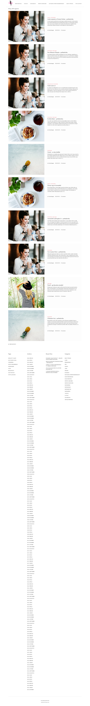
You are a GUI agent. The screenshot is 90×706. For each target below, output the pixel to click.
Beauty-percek (70, 3)
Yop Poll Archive (11, 374)
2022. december (30, 416)
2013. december (30, 639)
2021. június (29, 453)
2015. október (30, 594)
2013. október (30, 644)
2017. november (30, 542)
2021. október (30, 445)
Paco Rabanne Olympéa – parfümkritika (57, 52)
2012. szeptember (30, 670)
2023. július (29, 401)
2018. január (30, 538)
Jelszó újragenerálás (13, 364)
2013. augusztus (30, 648)
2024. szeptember (30, 372)
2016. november (30, 567)
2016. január (30, 588)
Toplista (26, 3)
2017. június (29, 552)
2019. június (29, 503)
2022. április (29, 432)
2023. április (29, 407)
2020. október (30, 470)
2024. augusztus (30, 374)
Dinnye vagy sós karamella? (54, 185)
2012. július (29, 675)
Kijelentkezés (11, 366)
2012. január (30, 687)
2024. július (29, 376)
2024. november (30, 368)
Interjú (66, 366)
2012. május (29, 679)
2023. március (30, 409)
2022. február (30, 436)
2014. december (30, 615)
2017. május (29, 554)
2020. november (30, 467)
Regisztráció (11, 370)
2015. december (30, 590)
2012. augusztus (30, 673)
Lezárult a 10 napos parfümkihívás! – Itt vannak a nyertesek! (54, 365)
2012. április (29, 681)
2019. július (29, 501)
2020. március (30, 484)
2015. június (29, 602)
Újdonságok (33, 3)
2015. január (30, 612)
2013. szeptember (30, 646)
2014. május (29, 629)
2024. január (30, 389)
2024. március (30, 385)
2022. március (30, 434)
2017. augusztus (30, 548)
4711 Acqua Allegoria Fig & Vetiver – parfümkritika (54, 369)
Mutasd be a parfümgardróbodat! (56, 3)
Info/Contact (79, 3)
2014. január (30, 637)
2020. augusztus (30, 474)
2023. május (29, 405)
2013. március (30, 658)
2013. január (30, 662)
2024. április (29, 383)
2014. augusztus (30, 623)
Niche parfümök (68, 378)
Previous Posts (12, 344)
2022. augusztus (30, 424)
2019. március (30, 509)
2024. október (30, 370)
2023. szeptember (30, 397)
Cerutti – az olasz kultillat (53, 152)
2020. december (30, 465)
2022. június (29, 428)
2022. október (30, 420)
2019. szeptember (30, 496)
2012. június (29, 677)
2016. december (30, 565)
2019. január (30, 513)
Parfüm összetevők (69, 383)
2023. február (30, 412)
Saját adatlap (11, 372)
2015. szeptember (30, 596)
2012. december (30, 664)
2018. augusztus (30, 523)
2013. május (29, 654)
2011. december (30, 689)
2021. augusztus (30, 449)
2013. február (30, 660)
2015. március (30, 608)
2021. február (30, 461)
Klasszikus (67, 372)
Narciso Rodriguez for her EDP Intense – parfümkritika (54, 362)
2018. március (30, 534)
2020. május (29, 480)
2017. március (30, 559)
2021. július (29, 451)
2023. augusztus (30, 399)
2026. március (30, 358)
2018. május (29, 530)
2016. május (29, 579)
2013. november (30, 641)
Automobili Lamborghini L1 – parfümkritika (58, 219)
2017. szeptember (30, 546)
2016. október (30, 569)
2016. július (29, 575)
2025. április (29, 360)
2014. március (30, 633)
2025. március (30, 362)
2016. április (29, 581)
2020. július (29, 476)
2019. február (30, 511)
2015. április (29, 606)
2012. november (30, 666)
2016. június (29, 577)
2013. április (29, 656)
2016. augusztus (30, 573)
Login (9, 368)
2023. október (30, 395)
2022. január (30, 438)
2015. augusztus (30, 598)
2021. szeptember (30, 447)
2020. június (29, 478)
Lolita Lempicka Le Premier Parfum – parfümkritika (60, 19)
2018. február (30, 536)
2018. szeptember (30, 521)
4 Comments (63, 63)
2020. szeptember (30, 472)
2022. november (30, 418)
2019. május (29, 505)
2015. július (29, 600)
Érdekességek (67, 362)
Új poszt (67, 395)
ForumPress (10, 362)
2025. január (30, 364)
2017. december (30, 540)
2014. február (30, 635)
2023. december (30, 391)
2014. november (30, 617)
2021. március (30, 459)
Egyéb (66, 360)
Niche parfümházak (69, 376)
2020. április (29, 482)
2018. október (30, 519)
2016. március (30, 583)
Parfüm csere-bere (42, 3)
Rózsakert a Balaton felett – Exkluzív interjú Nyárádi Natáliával (54, 359)
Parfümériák (67, 385)
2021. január (30, 463)
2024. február (30, 387)
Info (66, 364)
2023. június (29, 403)
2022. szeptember (30, 422)
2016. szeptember (30, 571)
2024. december (30, 366)
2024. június (29, 378)
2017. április (29, 557)
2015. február (30, 610)
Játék (66, 368)
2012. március (30, 683)
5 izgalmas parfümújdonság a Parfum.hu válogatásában (52, 372)
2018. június (29, 528)
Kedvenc (48, 17)
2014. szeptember (30, 621)
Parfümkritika (18, 3)
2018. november (30, 517)
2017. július (29, 550)
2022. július (29, 426)
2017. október (30, 544)
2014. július (29, 625)
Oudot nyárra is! (51, 86)
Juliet (42, 702)
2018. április (29, 532)
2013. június (29, 652)
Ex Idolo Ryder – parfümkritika (55, 119)
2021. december (30, 441)
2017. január (30, 563)
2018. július (29, 525)
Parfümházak (49, 150)
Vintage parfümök (69, 399)
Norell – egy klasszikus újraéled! (55, 285)
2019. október (30, 494)
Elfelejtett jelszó (12, 358)
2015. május (29, 604)
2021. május (29, 455)
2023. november (30, 393)
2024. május (29, 380)
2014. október (30, 619)
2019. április (29, 507)
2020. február (30, 486)
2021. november (30, 443)
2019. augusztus (30, 499)
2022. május (29, 430)
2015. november (30, 592)
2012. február (30, 685)
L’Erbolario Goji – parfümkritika (55, 318)
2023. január (30, 414)
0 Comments (63, 30)
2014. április (29, 631)
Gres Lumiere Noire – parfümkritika (56, 252)
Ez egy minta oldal (12, 360)
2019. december (30, 490)
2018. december (30, 515)
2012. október (30, 668)
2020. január (30, 488)
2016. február (30, 586)
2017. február (30, 561)
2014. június (29, 627)
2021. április (29, 457)
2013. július (29, 650)
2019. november (30, 492)
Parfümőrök (67, 391)
